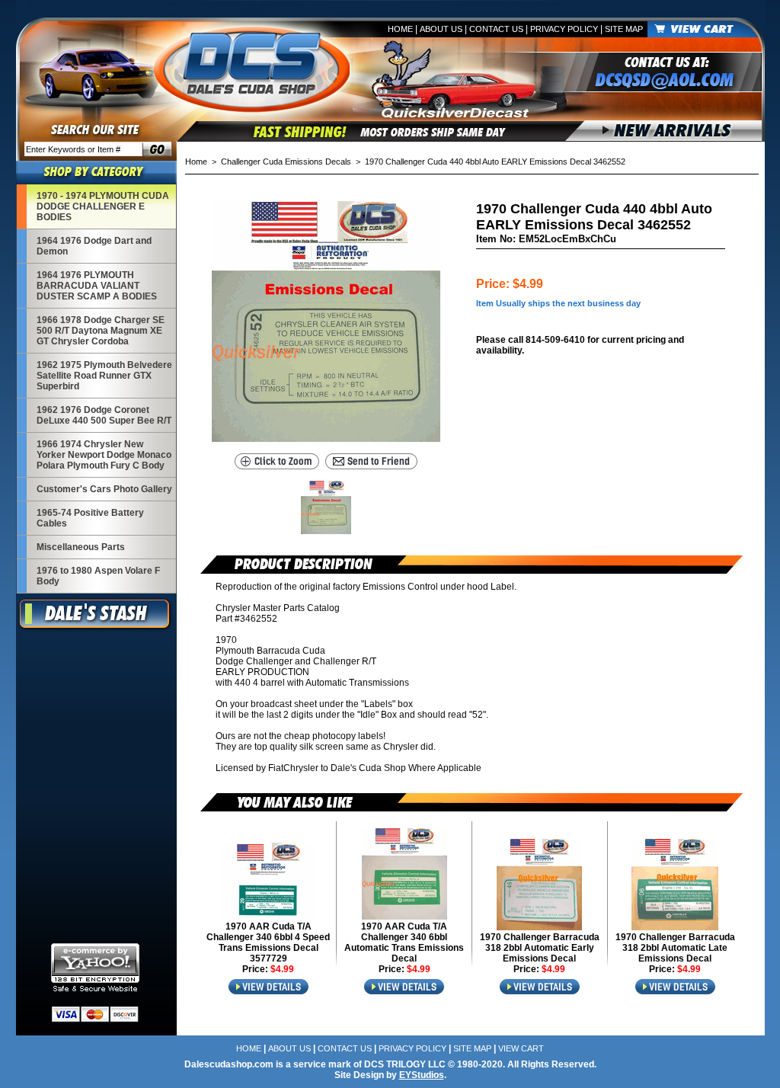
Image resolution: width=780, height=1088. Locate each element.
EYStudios (421, 1075)
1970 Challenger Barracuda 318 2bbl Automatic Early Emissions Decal (539, 948)
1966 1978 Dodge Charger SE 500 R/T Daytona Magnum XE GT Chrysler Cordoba (101, 331)
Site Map (624, 29)
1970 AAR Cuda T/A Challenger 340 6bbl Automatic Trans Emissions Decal (404, 942)
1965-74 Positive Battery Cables (90, 518)
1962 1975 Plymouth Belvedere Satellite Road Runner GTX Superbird (104, 376)
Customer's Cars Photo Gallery (104, 489)
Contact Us (496, 29)
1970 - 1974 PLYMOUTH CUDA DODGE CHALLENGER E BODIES (103, 206)
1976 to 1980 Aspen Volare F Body (98, 576)
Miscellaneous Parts (81, 547)
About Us (441, 29)
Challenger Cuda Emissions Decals (286, 161)
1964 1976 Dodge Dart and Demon (94, 246)
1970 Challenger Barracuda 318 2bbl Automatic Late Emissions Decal (675, 948)
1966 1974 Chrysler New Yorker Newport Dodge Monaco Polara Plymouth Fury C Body (104, 455)
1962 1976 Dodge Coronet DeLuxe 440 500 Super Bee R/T (104, 415)
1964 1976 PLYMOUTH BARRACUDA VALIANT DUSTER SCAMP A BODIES (97, 286)
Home (400, 29)
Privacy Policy (564, 29)
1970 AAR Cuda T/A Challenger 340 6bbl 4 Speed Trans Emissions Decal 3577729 (268, 942)
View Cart (521, 1048)
